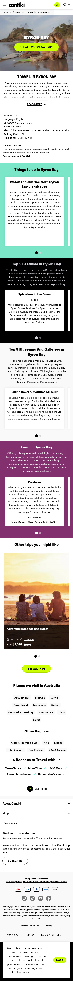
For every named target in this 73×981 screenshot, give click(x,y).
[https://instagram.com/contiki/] (26, 898)
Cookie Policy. (20, 972)
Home (5, 12)
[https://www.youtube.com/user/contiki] (42, 898)
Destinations (18, 12)
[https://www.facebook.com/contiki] (48, 898)
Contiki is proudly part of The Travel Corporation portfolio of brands (36, 881)
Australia (32, 12)
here (19, 130)
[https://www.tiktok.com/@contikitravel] (34, 898)
